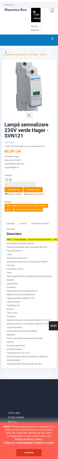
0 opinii (7, 146)
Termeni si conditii (44, 443)
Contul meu (14, 413)
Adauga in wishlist (14, 194)
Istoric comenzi (16, 417)
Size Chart (11, 229)
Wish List (12, 422)
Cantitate (8, 175)
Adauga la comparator (35, 194)
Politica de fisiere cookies (28, 439)
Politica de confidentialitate (18, 443)
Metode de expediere (40, 223)
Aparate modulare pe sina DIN (28, 210)
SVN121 (9, 210)
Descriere (10, 223)
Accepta (29, 453)
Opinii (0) (23, 223)
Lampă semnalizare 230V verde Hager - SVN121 (25, 55)
